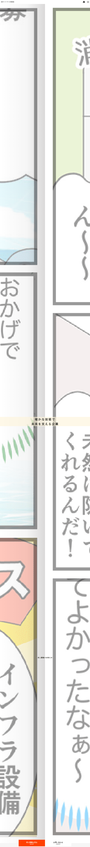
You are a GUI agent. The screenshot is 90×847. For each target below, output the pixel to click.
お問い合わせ (58, 843)
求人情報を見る (31, 843)
